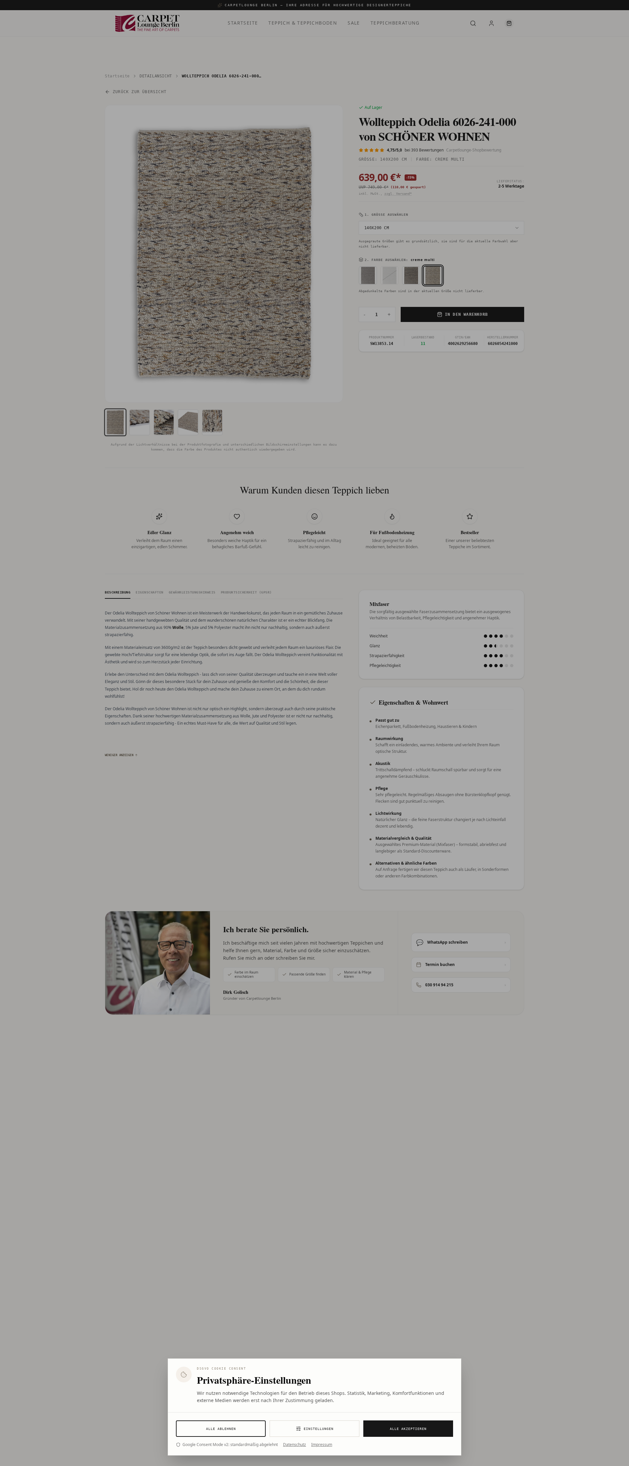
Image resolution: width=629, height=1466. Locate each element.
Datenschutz (294, 1444)
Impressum (321, 1444)
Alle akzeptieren (408, 1429)
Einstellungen (319, 1429)
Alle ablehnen (221, 1429)
